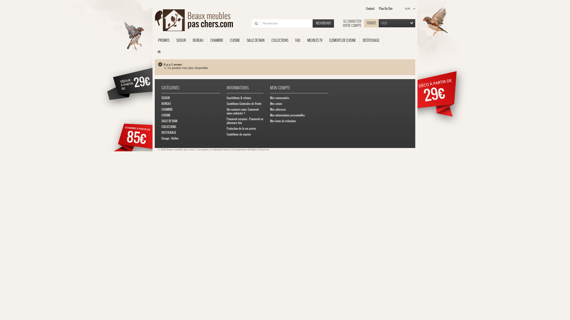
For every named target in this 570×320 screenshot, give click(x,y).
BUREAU (166, 104)
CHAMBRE (167, 109)
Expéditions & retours (239, 98)
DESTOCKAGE (168, 132)
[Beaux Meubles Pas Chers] (196, 20)
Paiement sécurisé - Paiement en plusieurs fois (245, 121)
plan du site (386, 8)
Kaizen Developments (235, 149)
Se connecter (352, 21)
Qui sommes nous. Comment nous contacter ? (243, 111)
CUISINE (165, 115)
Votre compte (352, 26)
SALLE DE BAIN (169, 121)
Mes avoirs (276, 104)
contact (370, 8)
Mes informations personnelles (287, 115)
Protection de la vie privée (241, 128)
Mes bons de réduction (283, 121)
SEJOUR (165, 98)
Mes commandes (279, 98)
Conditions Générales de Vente (244, 104)
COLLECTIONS (168, 127)
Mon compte (280, 88)
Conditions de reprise (239, 134)
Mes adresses (278, 109)
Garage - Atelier (170, 138)
